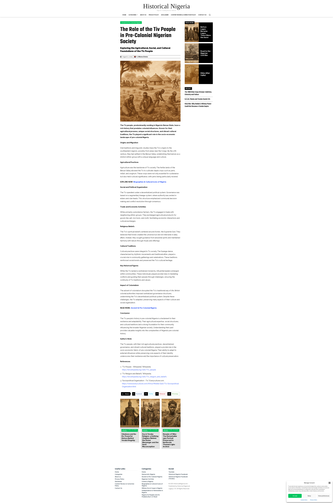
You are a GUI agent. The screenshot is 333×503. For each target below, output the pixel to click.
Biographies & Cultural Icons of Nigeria (149, 182)
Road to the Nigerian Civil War (205, 53)
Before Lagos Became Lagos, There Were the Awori (205, 32)
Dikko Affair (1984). (205, 74)
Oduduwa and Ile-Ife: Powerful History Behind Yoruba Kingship (128, 437)
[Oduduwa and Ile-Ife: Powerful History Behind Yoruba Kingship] (129, 413)
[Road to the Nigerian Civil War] (192, 53)
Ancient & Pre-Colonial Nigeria (131, 22)
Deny (309, 496)
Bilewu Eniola (143, 57)
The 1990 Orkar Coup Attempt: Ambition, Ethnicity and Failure (198, 93)
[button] (329, 483)
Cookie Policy (304, 499)
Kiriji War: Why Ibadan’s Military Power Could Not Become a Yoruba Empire (198, 105)
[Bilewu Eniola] (135, 57)
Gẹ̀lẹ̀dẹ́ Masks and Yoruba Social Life (197, 99)
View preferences (323, 496)
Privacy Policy (313, 499)
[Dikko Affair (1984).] (192, 74)
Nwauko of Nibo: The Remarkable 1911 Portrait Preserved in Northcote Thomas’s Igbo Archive (170, 440)
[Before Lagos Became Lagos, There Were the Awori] (192, 32)
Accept (295, 496)
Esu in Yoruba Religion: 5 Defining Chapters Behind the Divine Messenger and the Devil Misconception (150, 440)
